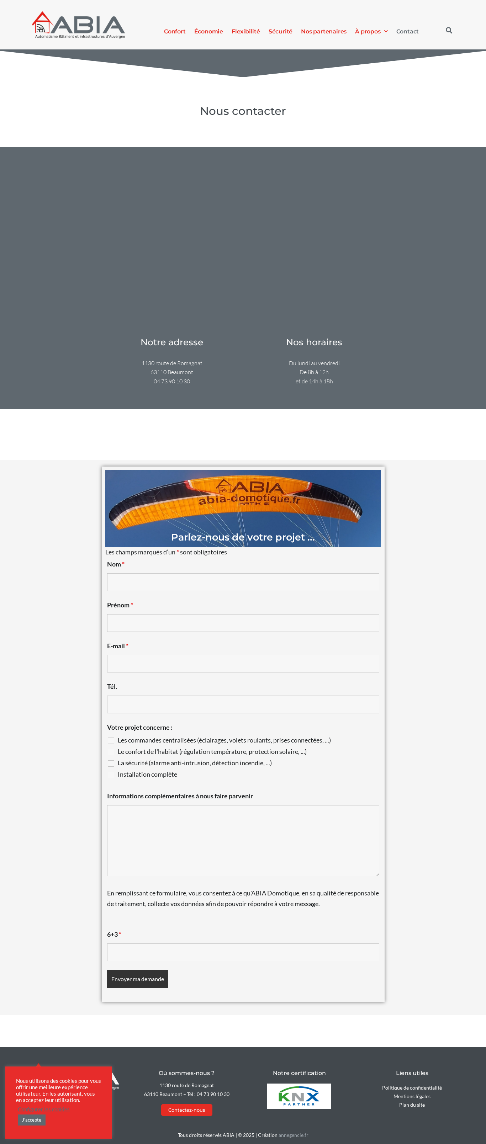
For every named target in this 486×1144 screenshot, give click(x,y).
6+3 (114, 934)
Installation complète (147, 774)
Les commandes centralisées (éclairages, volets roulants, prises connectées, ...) (224, 740)
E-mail (117, 646)
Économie (208, 31)
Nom (116, 564)
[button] (449, 30)
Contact (407, 31)
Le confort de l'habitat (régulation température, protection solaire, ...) (212, 751)
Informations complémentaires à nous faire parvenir (180, 796)
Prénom (120, 605)
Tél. (112, 686)
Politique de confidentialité (412, 1088)
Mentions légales (411, 1096)
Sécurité (280, 31)
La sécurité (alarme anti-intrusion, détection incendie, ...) (195, 762)
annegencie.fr (293, 1135)
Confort (175, 31)
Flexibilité (246, 31)
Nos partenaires (324, 31)
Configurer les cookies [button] (44, 1109)
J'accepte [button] (31, 1120)
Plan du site (412, 1105)
